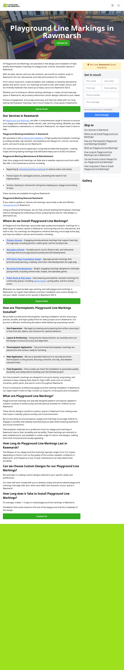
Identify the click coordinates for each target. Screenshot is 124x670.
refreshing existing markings (32, 169)
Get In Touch (42, 109)
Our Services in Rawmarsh (96, 130)
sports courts (40, 281)
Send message (102, 115)
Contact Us (62, 43)
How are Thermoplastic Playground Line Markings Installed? (100, 142)
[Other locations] (112, 5)
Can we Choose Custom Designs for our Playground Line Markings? (100, 160)
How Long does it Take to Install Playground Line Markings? (98, 167)
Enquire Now (41, 301)
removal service (10, 205)
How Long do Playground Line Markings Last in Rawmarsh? (98, 153)
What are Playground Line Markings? (101, 148)
